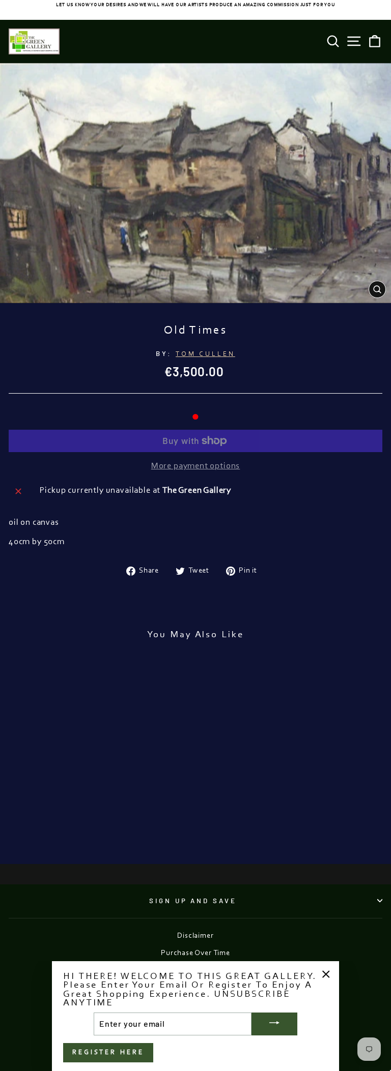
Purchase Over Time (195, 953)
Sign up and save (193, 901)
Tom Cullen (205, 354)
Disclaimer (195, 936)
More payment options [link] (195, 466)
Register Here (108, 1052)
